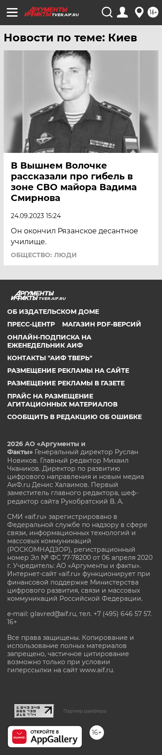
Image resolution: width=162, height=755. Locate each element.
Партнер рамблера (84, 711)
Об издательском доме (53, 312)
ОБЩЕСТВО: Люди (44, 255)
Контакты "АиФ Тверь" (49, 358)
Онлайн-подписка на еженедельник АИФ (49, 341)
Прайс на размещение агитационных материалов (62, 400)
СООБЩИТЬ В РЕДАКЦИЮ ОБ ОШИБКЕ (74, 417)
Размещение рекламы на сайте (68, 370)
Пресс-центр (31, 324)
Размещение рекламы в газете (66, 383)
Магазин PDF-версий (101, 324)
